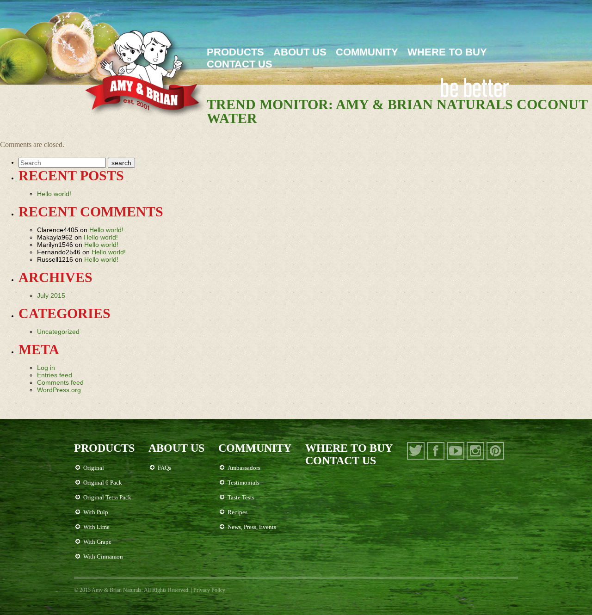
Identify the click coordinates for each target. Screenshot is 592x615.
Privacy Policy (209, 590)
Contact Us (239, 64)
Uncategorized (58, 331)
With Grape (97, 541)
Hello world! (54, 193)
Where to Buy (447, 52)
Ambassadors (244, 467)
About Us (300, 52)
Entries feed (54, 375)
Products (235, 52)
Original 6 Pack (102, 482)
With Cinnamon (103, 556)
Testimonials (243, 482)
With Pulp (95, 512)
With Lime (96, 526)
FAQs (164, 467)
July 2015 (51, 295)
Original (93, 467)
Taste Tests (241, 497)
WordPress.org (59, 390)
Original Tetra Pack (107, 497)
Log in (46, 367)
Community (367, 52)
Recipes (237, 512)
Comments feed (60, 382)
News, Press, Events (252, 526)
